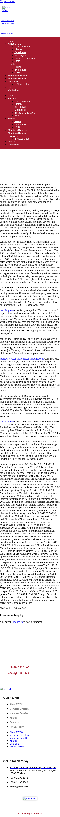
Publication (13, 81)
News (17, 66)
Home (11, 41)
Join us (11, 87)
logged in (18, 622)
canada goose (7, 310)
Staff (17, 61)
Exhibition (20, 69)
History (18, 49)
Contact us (13, 90)
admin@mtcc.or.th (7, 33)
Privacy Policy (17, 726)
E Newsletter (21, 84)
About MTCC (14, 44)
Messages (20, 55)
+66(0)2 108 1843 (7, 23)
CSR (17, 72)
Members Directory (17, 75)
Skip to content (7, 1)
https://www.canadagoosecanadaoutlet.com (22, 358)
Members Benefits (17, 78)
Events (11, 64)
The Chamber (22, 46)
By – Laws (20, 52)
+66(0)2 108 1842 (7, 21)
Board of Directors (24, 58)
